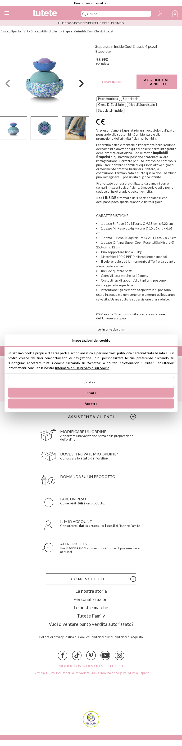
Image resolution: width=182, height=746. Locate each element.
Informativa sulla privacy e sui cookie (82, 368)
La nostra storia (91, 591)
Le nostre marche (91, 607)
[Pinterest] (91, 655)
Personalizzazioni (91, 599)
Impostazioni (91, 382)
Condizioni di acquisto (127, 637)
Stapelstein (104, 51)
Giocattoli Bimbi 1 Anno (45, 31)
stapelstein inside (110, 110)
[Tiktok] (77, 655)
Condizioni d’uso (100, 637)
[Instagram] (119, 655)
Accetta (91, 404)
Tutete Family (91, 616)
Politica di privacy (51, 637)
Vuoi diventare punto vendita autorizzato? (91, 624)
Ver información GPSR (111, 329)
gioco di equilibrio (111, 104)
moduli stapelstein (142, 104)
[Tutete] (50, 14)
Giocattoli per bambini (14, 31)
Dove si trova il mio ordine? (91, 3)
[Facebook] (62, 655)
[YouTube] (105, 655)
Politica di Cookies (76, 637)
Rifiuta (91, 393)
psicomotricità (108, 99)
